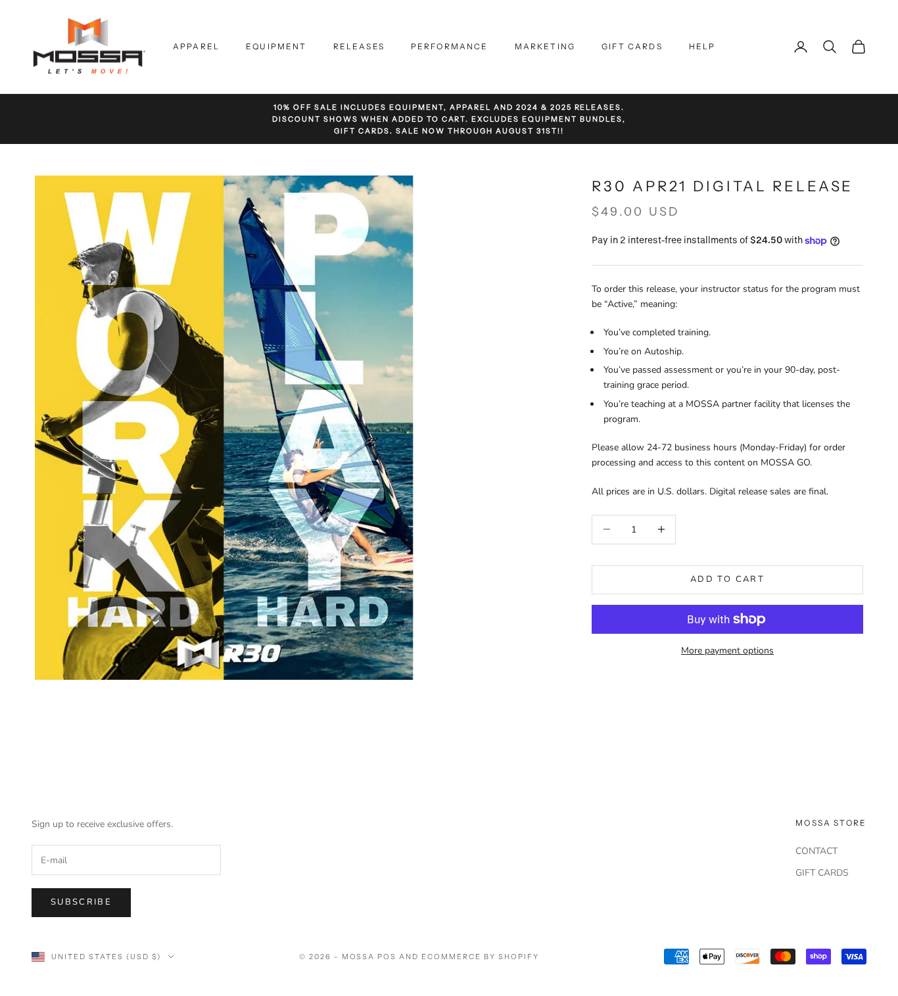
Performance (449, 46)
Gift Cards (632, 46)
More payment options (727, 650)
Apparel (196, 46)
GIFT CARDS (822, 872)
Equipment (276, 46)
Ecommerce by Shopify (480, 956)
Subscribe (81, 902)
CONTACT (816, 851)
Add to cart (727, 579)
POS (386, 956)
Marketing (545, 46)
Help (702, 46)
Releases (359, 46)
